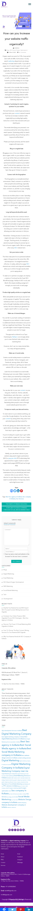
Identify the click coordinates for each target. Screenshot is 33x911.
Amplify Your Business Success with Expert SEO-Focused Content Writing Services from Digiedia (15, 610)
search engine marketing (12, 788)
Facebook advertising (9, 780)
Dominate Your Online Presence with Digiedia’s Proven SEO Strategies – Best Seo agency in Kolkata (15, 618)
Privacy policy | (14, 899)
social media (15, 796)
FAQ (2, 859)
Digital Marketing (8, 574)
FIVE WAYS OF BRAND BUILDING (16, 504)
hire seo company (16, 782)
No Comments (22, 52)
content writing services (24, 758)
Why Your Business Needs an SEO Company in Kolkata (16, 637)
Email (18, 854)
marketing (11, 61)
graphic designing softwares (7, 782)
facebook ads (10, 777)
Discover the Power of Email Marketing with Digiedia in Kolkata (16, 625)
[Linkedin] (18, 490)
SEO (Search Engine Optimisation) (18, 50)
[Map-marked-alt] (23, 830)
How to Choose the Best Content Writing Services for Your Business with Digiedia (15, 631)
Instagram (20, 859)
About (2, 856)
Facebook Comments (9, 525)
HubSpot (15, 337)
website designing (22, 802)
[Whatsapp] (15, 830)
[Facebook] (11, 490)
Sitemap (21, 899)
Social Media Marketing (10, 590)
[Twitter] (14, 490)
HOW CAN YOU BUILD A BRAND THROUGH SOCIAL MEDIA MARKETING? (16, 509)
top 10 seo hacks (14, 799)
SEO (15, 248)
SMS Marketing (8, 586)
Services (3, 865)
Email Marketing (8, 578)
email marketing (9, 775)
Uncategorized (7, 598)
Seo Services (20, 499)
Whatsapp (20, 862)
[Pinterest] (21, 490)
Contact (3, 862)
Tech (4, 594)
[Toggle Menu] (29, 4)
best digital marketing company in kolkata (13, 736)
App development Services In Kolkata (12, 730)
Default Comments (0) (9, 523)
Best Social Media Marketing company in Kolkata (16, 752)
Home (2, 854)
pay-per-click (12, 458)
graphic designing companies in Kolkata (22, 780)
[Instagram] (12, 830)
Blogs (7, 50)
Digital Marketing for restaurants (9, 773)
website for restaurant (11, 807)
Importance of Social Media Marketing (12, 784)
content (17, 113)
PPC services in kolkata (10, 786)
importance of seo (24, 782)
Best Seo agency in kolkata (14, 497)
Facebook (20, 856)
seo (10, 790)
